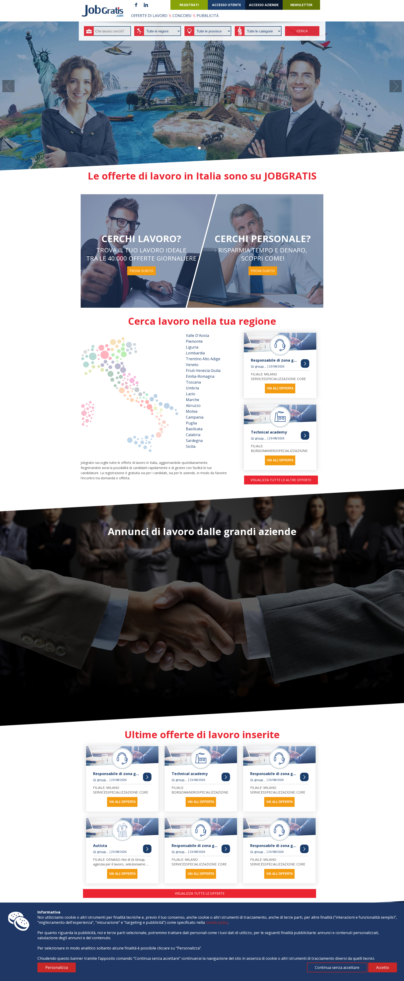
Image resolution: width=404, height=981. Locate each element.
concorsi (182, 15)
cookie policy (217, 922)
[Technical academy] (280, 416)
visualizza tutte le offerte (199, 893)
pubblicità (208, 15)
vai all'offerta (280, 388)
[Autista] (122, 829)
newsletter (301, 5)
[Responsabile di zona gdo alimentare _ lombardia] (280, 344)
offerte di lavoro (149, 15)
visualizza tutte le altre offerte (281, 480)
